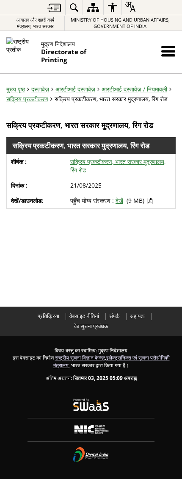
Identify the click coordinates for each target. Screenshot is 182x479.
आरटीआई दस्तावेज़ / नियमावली (134, 89)
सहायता (137, 316)
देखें (119, 201)
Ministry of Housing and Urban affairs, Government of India (120, 23)
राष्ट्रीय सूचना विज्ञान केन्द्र (80, 357)
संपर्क (114, 316)
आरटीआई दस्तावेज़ (75, 89)
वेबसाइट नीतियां (84, 316)
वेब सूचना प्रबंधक (91, 326)
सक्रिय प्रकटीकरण (27, 99)
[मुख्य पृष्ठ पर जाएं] (54, 8)
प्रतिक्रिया (48, 316)
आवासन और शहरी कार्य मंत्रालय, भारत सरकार (35, 23)
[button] (168, 51)
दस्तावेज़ (40, 89)
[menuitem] (74, 7)
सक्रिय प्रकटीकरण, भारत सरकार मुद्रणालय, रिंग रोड (117, 166)
